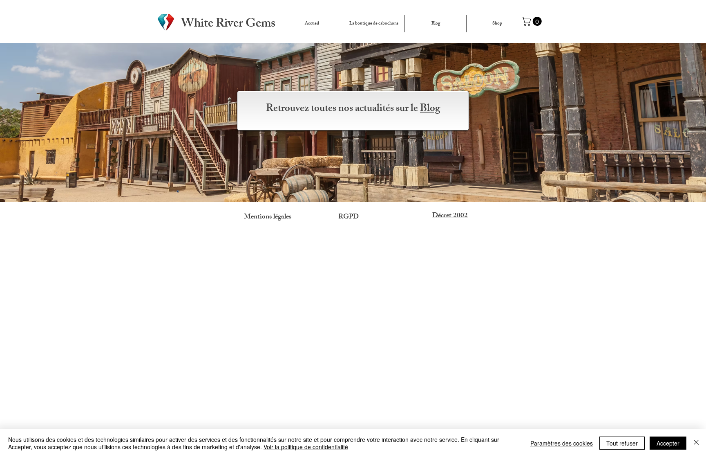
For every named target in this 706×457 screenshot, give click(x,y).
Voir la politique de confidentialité (306, 447)
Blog (430, 109)
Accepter (668, 443)
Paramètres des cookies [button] (561, 443)
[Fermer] (696, 443)
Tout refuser (622, 443)
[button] (533, 21)
